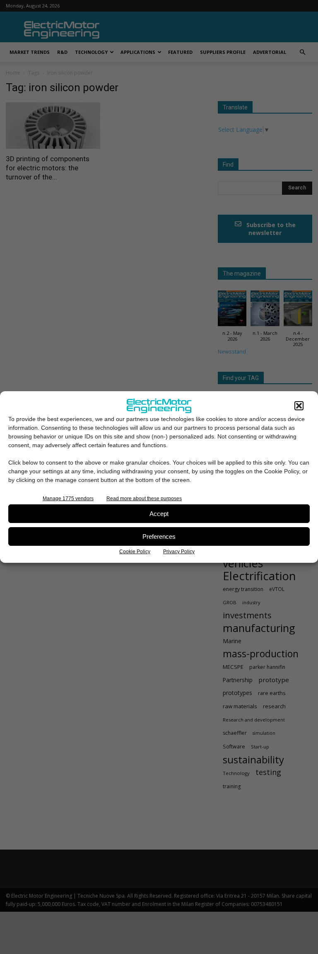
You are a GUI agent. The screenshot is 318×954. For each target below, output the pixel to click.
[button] (299, 406)
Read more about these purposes (144, 498)
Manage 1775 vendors (68, 498)
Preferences (159, 536)
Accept (159, 513)
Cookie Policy (134, 551)
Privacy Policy (179, 551)
